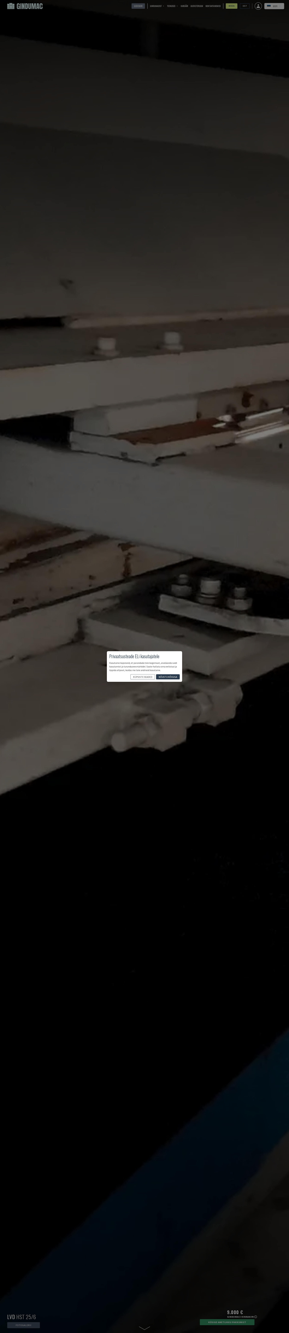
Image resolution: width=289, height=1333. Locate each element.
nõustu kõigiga (168, 676)
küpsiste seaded (142, 676)
